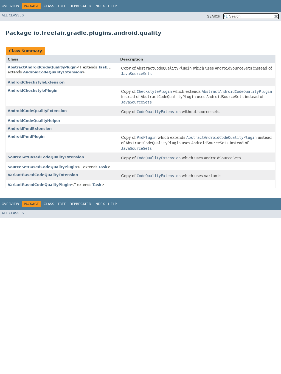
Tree (62, 6)
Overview (10, 6)
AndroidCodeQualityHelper (34, 121)
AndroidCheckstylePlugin (32, 90)
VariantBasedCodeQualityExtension (43, 175)
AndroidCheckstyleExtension (36, 82)
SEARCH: (214, 16)
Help (112, 6)
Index (99, 6)
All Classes (13, 15)
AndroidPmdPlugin (26, 136)
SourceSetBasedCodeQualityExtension (46, 157)
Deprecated (80, 6)
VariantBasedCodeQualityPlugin (39, 185)
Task (102, 67)
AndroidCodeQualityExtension (52, 72)
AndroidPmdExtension (30, 128)
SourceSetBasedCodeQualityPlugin (42, 167)
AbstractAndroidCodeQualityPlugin (42, 67)
